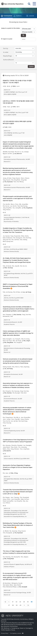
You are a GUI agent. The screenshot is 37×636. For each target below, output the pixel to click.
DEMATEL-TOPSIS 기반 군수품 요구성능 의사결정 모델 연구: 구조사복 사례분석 (17, 81)
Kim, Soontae (17, 314)
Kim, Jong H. (27, 340)
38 (13, 605)
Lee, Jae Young (27, 292)
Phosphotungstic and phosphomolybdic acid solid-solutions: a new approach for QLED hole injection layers (18, 198)
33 (20, 602)
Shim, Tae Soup (8, 267)
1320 (28, 605)
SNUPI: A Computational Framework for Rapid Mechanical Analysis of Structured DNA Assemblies (17, 286)
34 (24, 602)
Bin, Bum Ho (7, 450)
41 (24, 605)
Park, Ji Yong (14, 473)
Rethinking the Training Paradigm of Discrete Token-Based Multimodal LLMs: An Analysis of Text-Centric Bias (18, 525)
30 (9, 602)
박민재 (13, 86)
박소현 (5, 127)
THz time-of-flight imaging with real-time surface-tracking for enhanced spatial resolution (18, 552)
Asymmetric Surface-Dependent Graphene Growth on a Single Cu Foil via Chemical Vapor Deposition (17, 467)
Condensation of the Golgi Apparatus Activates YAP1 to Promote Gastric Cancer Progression (18, 441)
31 (12, 602)
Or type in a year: (6, 39)
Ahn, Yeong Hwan (9, 558)
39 (16, 605)
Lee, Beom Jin (18, 153)
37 (9, 605)
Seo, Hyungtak (23, 586)
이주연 (13, 106)
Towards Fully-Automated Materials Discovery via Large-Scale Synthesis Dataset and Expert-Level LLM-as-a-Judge (18, 492)
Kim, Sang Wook (8, 342)
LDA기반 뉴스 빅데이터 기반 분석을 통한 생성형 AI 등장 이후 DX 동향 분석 (18, 102)
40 (20, 605)
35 (28, 602)
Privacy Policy (4, 633)
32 (16, 602)
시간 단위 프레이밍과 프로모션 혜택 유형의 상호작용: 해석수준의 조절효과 (17, 122)
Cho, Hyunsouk (8, 181)
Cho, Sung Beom (27, 208)
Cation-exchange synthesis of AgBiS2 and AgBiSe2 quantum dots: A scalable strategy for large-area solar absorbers (18, 333)
